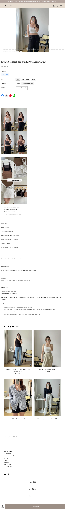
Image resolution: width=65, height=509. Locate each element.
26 (13, 51)
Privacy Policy (32, 501)
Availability (3, 83)
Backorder (6, 460)
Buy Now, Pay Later (7, 453)
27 (16, 51)
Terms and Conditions (8, 451)
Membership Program (8, 466)
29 (21, 51)
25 (10, 51)
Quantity (3, 87)
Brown (27, 79)
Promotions (3, 71)
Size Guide (6, 458)
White (33, 79)
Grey (23, 79)
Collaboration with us (8, 468)
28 (18, 51)
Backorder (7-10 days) (28, 83)
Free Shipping (6, 462)
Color (2, 79)
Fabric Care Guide (7, 464)
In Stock (18, 83)
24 (7, 51)
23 (4, 51)
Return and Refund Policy (9, 455)
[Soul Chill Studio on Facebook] (5, 475)
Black (18, 79)
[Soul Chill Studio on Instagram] (8, 475)
